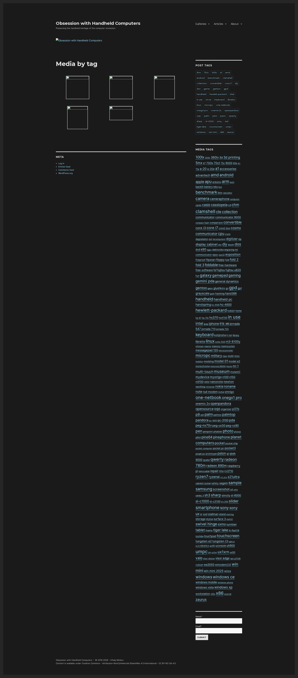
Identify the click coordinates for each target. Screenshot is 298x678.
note (199, 392)
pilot (214, 116)
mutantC (235, 371)
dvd (198, 249)
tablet (200, 530)
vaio (199, 558)
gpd (226, 88)
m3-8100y (233, 341)
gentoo (217, 88)
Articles (218, 23)
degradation (202, 239)
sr (201, 514)
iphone (214, 324)
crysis (227, 234)
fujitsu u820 (233, 270)
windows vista (205, 587)
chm (235, 204)
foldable (211, 265)
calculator (227, 193)
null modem (210, 391)
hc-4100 (215, 305)
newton (229, 381)
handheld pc (223, 299)
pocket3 (230, 448)
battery (208, 186)
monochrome (203, 366)
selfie (235, 490)
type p (231, 541)
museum (222, 371)
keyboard (219, 99)
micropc (208, 105)
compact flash (202, 222)
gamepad (220, 275)
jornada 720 (222, 329)
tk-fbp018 (234, 530)
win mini (213, 132)
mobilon (199, 361)
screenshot (221, 489)
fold (227, 259)
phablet (217, 431)
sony (219, 121)
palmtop (228, 414)
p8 (198, 414)
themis (209, 530)
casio (206, 205)
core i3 (201, 228)
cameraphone (219, 199)
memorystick (228, 346)
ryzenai (214, 477)
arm (225, 181)
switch (229, 519)
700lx (209, 163)
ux (209, 552)
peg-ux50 (218, 425)
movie (229, 366)
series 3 (200, 495)
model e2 (234, 361)
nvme (221, 392)
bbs (215, 186)
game (207, 88)
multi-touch (204, 372)
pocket (220, 443)
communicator (205, 217)
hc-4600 (226, 304)
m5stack (200, 346)
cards (198, 205)
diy (236, 83)
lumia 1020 (220, 342)
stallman (213, 514)
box (220, 192)
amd (227, 72)
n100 (225, 377)
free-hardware (228, 265)
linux (199, 105)
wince (227, 571)
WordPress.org (65, 173)
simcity (226, 495)
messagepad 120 (207, 350)
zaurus (230, 132)
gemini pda (205, 281)
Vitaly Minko (117, 660)
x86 (222, 132)
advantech (203, 175)
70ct (206, 72)
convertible (216, 83)
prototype (211, 453)
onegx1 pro (202, 110)
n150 (232, 377)
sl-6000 (236, 495)
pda (232, 420)
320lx (207, 157)
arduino (216, 182)
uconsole (220, 545)
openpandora (231, 110)
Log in (61, 163)
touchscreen (216, 126)
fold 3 (200, 265)
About (235, 23)
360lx (215, 157)
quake (206, 459)
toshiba (199, 536)
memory (216, 346)
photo (228, 431)
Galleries (200, 23)
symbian (231, 524)
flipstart (211, 259)
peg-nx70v (204, 425)
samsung (204, 489)
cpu (221, 233)
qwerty (232, 116)
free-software (204, 270)
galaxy (206, 275)
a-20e (211, 169)
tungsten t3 (220, 541)
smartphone (207, 507)
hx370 (213, 317)
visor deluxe (209, 558)
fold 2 (234, 259)
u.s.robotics (202, 545)
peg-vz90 (232, 425)
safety (215, 483)
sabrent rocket (203, 483)
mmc (237, 356)
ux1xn (214, 552)
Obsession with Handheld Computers (98, 23)
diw (220, 244)
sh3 (207, 495)
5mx (199, 72)
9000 (229, 163)
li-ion (229, 335)
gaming (234, 275)
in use (199, 99)
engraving (229, 249)
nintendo (210, 386)
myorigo (216, 377)
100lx (214, 72)
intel (232, 94)
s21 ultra (223, 477)
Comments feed (66, 170)
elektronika (218, 249)
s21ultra (234, 477)
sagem (223, 483)
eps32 (222, 255)
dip (240, 239)
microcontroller (226, 350)
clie (218, 212)
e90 (203, 249)
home (238, 310)
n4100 (199, 381)
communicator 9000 (228, 217)
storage (200, 519)
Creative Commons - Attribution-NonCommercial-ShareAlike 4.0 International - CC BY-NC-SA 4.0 (129, 663)
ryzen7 (202, 476)
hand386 (231, 293)
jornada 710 (208, 328)
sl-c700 (224, 501)
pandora (202, 420)
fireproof (200, 259)
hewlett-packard (218, 94)
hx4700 (223, 317)
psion (223, 116)
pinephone (221, 437)
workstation (203, 593)
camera (202, 198)
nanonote (216, 381)
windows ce (224, 577)
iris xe (208, 99)
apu (208, 181)
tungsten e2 (204, 541)
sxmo (222, 524)
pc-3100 (223, 420)
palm (206, 116)
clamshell (227, 78)
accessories (228, 169)
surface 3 (220, 519)
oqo (199, 116)
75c (223, 163)
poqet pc (200, 453)
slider (234, 501)
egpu (209, 249)
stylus (209, 519)
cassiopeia (219, 205)
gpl (240, 288)
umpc (229, 126)
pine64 (206, 437)
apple (200, 182)
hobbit (231, 310)
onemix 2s (216, 110)
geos (210, 288)
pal (202, 414)
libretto (231, 99)
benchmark (214, 78)
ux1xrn (223, 552)
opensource (205, 409)
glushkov (219, 288)
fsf (215, 270)
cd (229, 205)
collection (202, 83)
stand (222, 514)
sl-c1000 (209, 121)
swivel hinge (206, 524)
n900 (207, 382)
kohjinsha (220, 335)
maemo (207, 346)
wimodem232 (223, 564)
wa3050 (209, 564)
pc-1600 (213, 420)
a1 (221, 72)
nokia (219, 386)
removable (204, 471)
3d (221, 157)
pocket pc (218, 448)
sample (235, 482)
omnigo (229, 391)
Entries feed (64, 166)
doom (231, 244)
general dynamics (227, 281)
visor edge (222, 558)
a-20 (203, 169)
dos (198, 88)
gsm (212, 293)
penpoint (208, 431)
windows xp (223, 587)
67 (204, 163)
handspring (203, 304)
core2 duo (224, 228)
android (201, 78)
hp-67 (198, 318)
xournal (227, 594)
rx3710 (228, 471)
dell (210, 239)
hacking (220, 293)
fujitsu (221, 270)
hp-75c (205, 318)
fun (197, 275)
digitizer (232, 239)
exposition (233, 254)
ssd (226, 121)
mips (225, 356)
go (227, 288)
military (216, 356)
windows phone (225, 582)
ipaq (206, 324)
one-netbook (223, 105)
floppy (220, 259)
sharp (199, 121)
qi (228, 453)
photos (237, 431)
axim (232, 182)
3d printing (231, 157)
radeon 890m (216, 466)
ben (220, 187)
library (236, 335)
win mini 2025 (214, 571)
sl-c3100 (215, 501)
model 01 (221, 361)
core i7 (228, 83)
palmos (217, 414)
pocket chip (231, 443)
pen (199, 431)
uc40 (212, 545)
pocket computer (204, 448)
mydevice (202, 377)
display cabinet (207, 244)
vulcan (199, 564)
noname (230, 386)
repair (214, 471)
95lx (235, 163)
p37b (235, 409)
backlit (199, 186)
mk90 (231, 356)
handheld (201, 94)
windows (201, 132)
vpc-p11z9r (235, 558)
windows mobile (206, 582)
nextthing (200, 386)
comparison (216, 222)
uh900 (231, 545)
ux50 (232, 552)
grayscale (202, 293)
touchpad (210, 536)
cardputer (234, 199)
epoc (215, 254)
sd (231, 489)
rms (221, 471)
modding (209, 361)
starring (230, 514)
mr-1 (236, 366)
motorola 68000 (218, 366)
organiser (226, 409)
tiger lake (201, 126)
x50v (213, 594)
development (219, 239)
